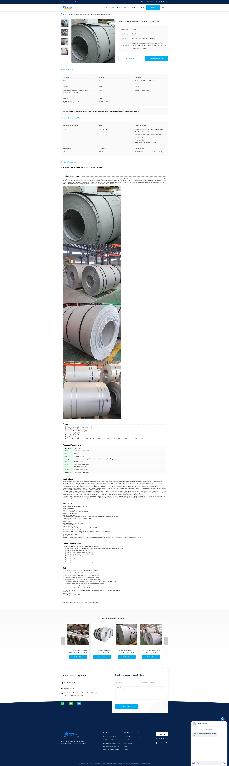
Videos (118, 7)
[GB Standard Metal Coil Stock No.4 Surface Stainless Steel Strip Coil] (102, 634)
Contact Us (134, 7)
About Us (125, 7)
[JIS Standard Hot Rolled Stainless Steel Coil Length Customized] (78, 634)
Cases (139, 736)
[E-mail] (81, 705)
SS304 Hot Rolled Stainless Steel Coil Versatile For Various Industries (126, 652)
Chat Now (153, 7)
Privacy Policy (82, 763)
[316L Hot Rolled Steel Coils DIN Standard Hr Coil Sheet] (151, 634)
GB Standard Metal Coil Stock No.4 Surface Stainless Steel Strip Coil (102, 652)
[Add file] (193, 763)
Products (111, 7)
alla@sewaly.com (69, 688)
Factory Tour (127, 740)
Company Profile (128, 736)
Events (142, 7)
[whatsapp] (65, 705)
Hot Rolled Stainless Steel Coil (81, 14)
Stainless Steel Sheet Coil (86, 602)
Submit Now (126, 706)
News (139, 740)
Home (105, 7)
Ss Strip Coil (98, 602)
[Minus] (224, 724)
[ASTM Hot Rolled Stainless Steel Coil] (93, 41)
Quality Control (128, 743)
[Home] (68, 7)
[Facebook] (223, 719)
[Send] (224, 763)
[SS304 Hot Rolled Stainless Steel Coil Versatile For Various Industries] (126, 634)
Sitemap (126, 746)
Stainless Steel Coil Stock (71, 602)
